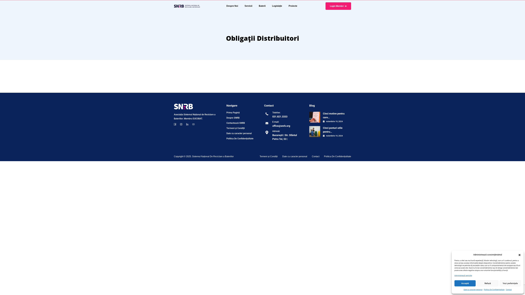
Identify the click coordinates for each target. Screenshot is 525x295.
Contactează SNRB (235, 123)
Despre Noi (232, 6)
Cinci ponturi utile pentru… (332, 129)
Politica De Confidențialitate (494, 290)
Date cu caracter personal (473, 290)
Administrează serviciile (463, 276)
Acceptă (465, 283)
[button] (519, 254)
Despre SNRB (233, 117)
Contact (509, 290)
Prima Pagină (233, 112)
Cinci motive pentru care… (334, 115)
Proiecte (293, 6)
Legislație (277, 6)
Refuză (488, 283)
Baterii (262, 6)
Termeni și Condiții (235, 128)
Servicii (248, 6)
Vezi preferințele (510, 283)
